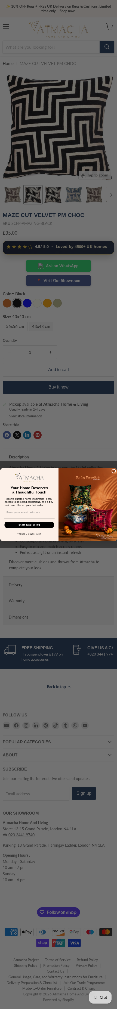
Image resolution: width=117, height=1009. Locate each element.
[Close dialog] (113, 471)
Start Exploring (29, 524)
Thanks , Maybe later (29, 534)
